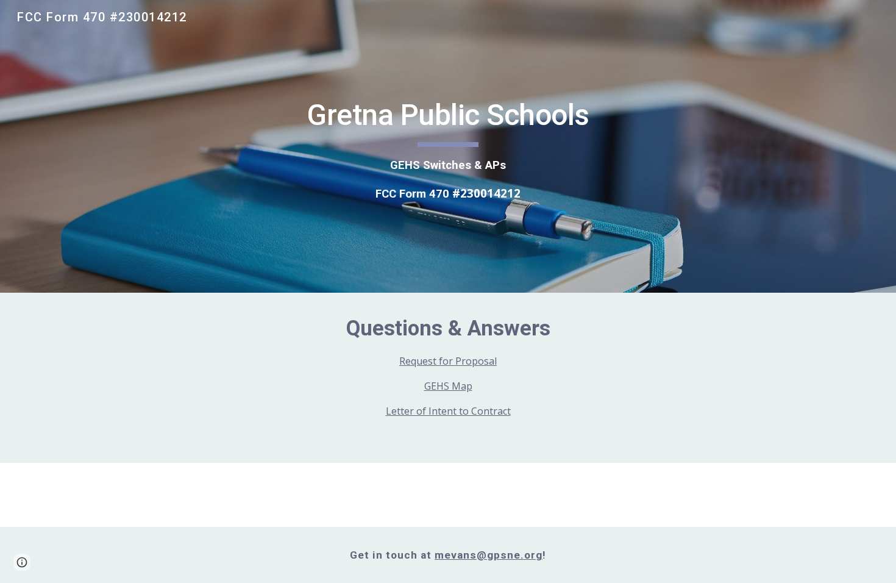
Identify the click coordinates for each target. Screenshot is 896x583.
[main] (448, 146)
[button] (21, 562)
